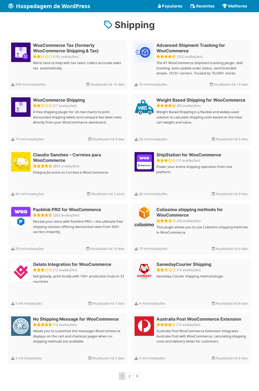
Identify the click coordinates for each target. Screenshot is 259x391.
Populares (172, 6)
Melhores (237, 6)
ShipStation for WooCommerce (188, 154)
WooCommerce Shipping (59, 100)
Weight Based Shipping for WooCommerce (200, 100)
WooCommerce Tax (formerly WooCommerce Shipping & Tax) (66, 48)
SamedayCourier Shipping (183, 264)
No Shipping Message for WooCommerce (76, 319)
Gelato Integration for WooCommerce (72, 264)
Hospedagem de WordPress (52, 6)
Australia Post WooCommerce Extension (198, 319)
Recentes (205, 6)
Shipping (133, 24)
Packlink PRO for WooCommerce (67, 209)
